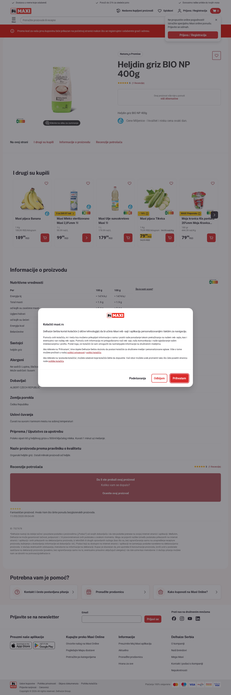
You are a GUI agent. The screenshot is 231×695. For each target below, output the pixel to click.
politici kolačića (93, 352)
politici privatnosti (76, 352)
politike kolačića (56, 361)
